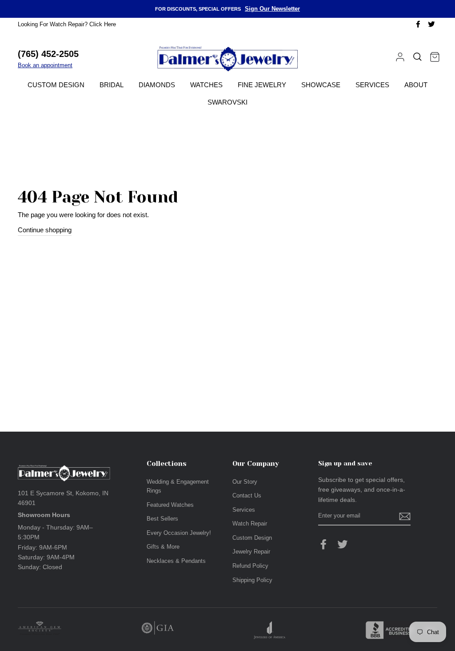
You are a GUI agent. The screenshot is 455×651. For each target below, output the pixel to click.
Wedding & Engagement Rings (178, 486)
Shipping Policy (252, 580)
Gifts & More (163, 546)
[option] (227, 8)
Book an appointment (45, 65)
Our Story (244, 481)
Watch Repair (249, 523)
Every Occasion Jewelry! (179, 533)
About (415, 85)
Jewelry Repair (251, 551)
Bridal (112, 85)
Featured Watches (170, 504)
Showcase (320, 85)
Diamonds (157, 85)
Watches (206, 85)
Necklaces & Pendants (176, 561)
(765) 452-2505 (48, 54)
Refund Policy (250, 565)
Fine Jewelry (262, 85)
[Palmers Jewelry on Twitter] (342, 544)
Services (372, 85)
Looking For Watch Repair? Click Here (67, 24)
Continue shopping (45, 230)
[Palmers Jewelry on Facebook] (323, 544)
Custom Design (56, 85)
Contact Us (246, 495)
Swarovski (227, 102)
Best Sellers (162, 518)
